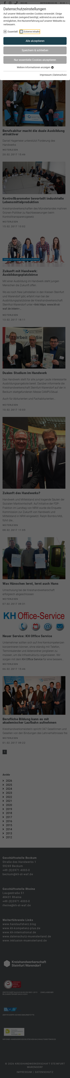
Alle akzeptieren (35, 41)
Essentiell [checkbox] (13, 31)
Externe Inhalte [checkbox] (32, 31)
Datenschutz (60, 74)
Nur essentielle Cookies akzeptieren (35, 60)
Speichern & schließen (35, 50)
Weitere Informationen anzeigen (34, 67)
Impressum (46, 74)
